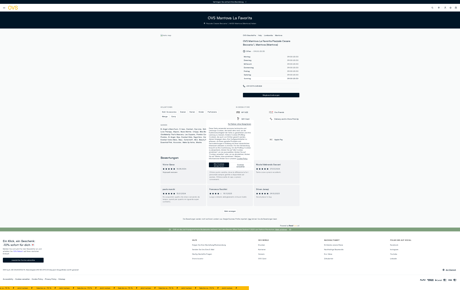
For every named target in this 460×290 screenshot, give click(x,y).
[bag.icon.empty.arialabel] (456, 7)
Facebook (394, 245)
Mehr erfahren (281, 229)
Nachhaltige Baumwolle (333, 249)
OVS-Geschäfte (249, 35)
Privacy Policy (51, 279)
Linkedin (393, 259)
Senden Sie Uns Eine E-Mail (203, 249)
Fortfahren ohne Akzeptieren (239, 124)
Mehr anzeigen (230, 211)
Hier (249, 219)
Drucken (261, 245)
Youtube (393, 254)
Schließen (241, 288)
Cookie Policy (37, 279)
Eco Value (328, 254)
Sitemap (61, 279)
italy (260, 35)
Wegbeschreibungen (271, 95)
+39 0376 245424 (254, 86)
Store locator (197, 259)
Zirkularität (328, 259)
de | (451, 270)
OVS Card (262, 259)
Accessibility (8, 279)
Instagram (394, 249)
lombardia (268, 35)
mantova (278, 35)
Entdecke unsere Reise (333, 245)
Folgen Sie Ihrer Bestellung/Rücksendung (209, 245)
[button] (439, 7)
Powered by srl (289, 226)
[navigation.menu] (4, 8)
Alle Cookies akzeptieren (219, 165)
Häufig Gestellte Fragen (202, 254)
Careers (261, 254)
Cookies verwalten (22, 279)
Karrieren (262, 249)
